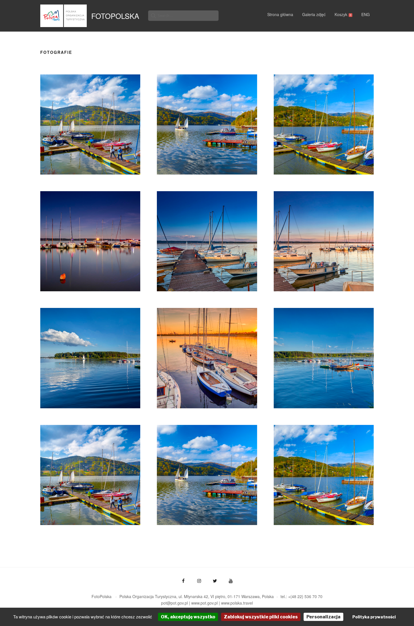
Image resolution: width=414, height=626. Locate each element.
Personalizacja (323, 617)
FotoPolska (115, 16)
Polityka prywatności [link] (374, 616)
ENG (365, 14)
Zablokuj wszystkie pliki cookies (261, 617)
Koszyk (343, 14)
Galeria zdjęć (314, 14)
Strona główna (280, 14)
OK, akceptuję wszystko (188, 617)
